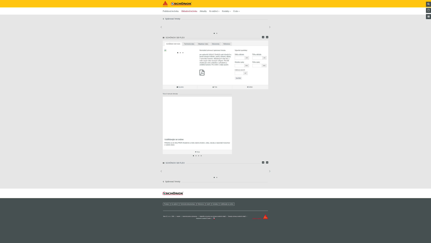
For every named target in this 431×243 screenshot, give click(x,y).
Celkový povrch (240, 70)
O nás (235, 11)
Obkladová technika (189, 11)
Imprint (178, 216)
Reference (201, 204)
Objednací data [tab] (203, 44)
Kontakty (225, 11)
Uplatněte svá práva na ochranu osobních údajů (212, 216)
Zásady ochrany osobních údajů (237, 216)
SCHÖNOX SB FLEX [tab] (173, 44)
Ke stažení (213, 11)
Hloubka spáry (239, 62)
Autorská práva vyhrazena (190, 216)
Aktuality (203, 11)
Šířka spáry (256, 62)
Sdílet (250, 87)
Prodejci (166, 204)
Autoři (208, 204)
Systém (181, 87)
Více (198, 152)
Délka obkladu (239, 54)
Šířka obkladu (256, 54)
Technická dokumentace (187, 204)
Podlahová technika (171, 11)
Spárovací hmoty (172, 19)
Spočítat (238, 78)
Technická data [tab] (189, 44)
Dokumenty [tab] (215, 44)
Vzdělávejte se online (174, 139)
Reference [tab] (226, 44)
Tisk (215, 87)
